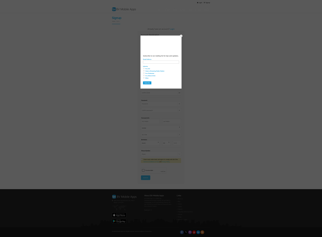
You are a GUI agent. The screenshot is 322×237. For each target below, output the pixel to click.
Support (183, 10)
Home (159, 10)
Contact (207, 10)
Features (166, 10)
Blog (190, 10)
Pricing (174, 10)
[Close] (181, 36)
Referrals (198, 10)
